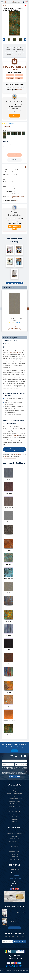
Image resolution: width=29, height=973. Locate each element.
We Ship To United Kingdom (14, 793)
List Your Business (14, 849)
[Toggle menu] (2, 2)
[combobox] (16, 764)
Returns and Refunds (14, 806)
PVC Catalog (12, 921)
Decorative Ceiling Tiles (11, 970)
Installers (14, 844)
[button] (20, 5)
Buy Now (14, 751)
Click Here (17, 200)
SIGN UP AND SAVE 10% (20, 941)
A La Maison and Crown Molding (17, 912)
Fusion (6, 456)
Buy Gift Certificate (14, 811)
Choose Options (14, 328)
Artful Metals (17, 454)
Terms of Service (14, 859)
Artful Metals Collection (15, 352)
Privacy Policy (20, 772)
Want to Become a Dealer (14, 798)
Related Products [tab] (8, 287)
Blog (14, 791)
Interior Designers (14, 846)
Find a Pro (14, 831)
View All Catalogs (13, 283)
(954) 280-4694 (15, 883)
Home (14, 788)
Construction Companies (14, 838)
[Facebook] (25, 167)
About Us (14, 816)
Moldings (19, 75)
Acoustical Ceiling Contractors (14, 833)
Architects (14, 836)
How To (14, 87)
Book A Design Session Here (15, 227)
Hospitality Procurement (14, 841)
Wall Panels (10, 78)
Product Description (10, 338)
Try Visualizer (14, 115)
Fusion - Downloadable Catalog (14, 449)
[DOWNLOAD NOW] (12, 951)
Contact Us (14, 819)
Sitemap (14, 821)
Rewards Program (14, 809)
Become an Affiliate (14, 801)
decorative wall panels (10, 458)
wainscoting (14, 435)
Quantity (5, 141)
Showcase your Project (14, 796)
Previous (4, 39)
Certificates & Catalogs (11, 341)
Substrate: (5, 130)
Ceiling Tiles (10, 75)
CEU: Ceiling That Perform (15, 814)
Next (25, 39)
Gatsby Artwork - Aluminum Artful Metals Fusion (14, 319)
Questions (6, 347)
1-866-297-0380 (15, 878)
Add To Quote (14, 160)
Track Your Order (14, 803)
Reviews (6, 344)
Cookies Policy (14, 856)
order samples (13, 52)
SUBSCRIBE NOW (14, 776)
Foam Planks (19, 78)
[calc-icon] (14, 61)
